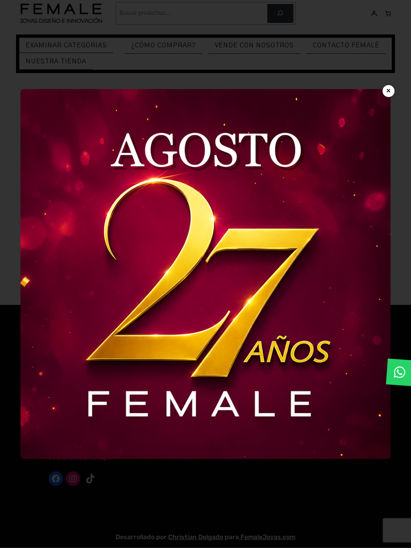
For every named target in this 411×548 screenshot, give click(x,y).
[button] (400, 372)
